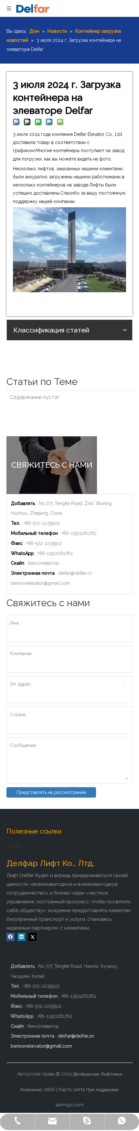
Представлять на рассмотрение (51, 792)
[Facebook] (10, 937)
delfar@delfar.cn (75, 573)
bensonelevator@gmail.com (40, 583)
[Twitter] (32, 937)
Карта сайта (72, 1089)
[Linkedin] (21, 937)
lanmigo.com (69, 1104)
